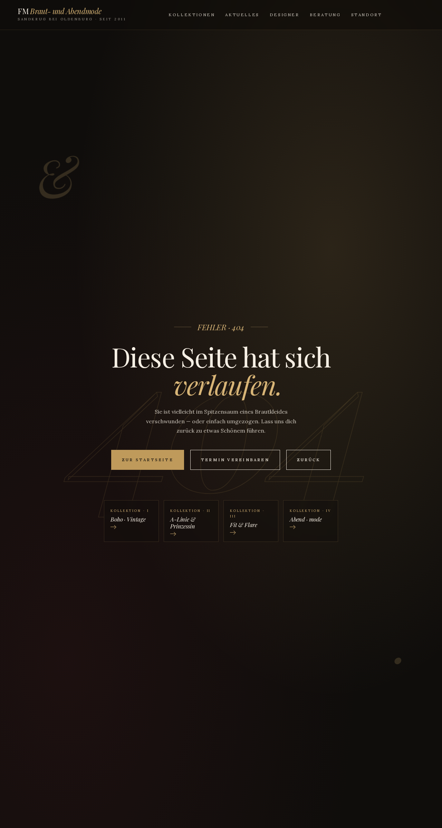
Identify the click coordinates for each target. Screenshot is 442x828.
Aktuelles (242, 14)
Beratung (325, 14)
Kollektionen (192, 14)
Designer (284, 14)
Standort (366, 14)
